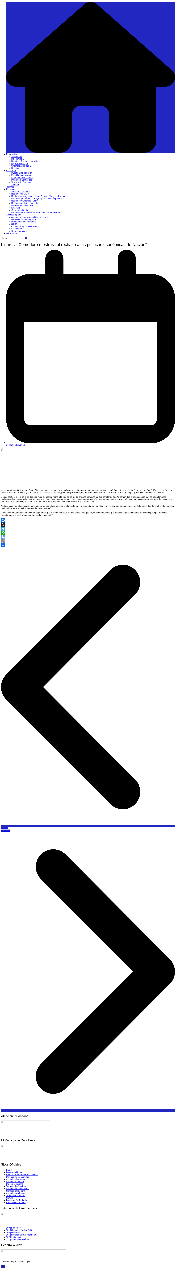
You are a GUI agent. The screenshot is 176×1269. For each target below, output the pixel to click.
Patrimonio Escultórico (21, 180)
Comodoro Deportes (15, 1179)
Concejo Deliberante (15, 1191)
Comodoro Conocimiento (17, 1189)
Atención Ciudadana (20, 191)
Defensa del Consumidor (22, 205)
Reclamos (10, 189)
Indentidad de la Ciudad (22, 177)
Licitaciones (16, 229)
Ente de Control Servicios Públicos (22, 1175)
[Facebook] (88, 520)
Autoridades (16, 156)
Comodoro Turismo (15, 1182)
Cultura (9, 1198)
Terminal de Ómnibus (21, 182)
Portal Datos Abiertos (21, 175)
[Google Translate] (88, 537)
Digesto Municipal (19, 163)
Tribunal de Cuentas (15, 1196)
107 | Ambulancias (14, 1237)
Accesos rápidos (13, 215)
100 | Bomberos (13, 1228)
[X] (88, 524)
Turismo (15, 184)
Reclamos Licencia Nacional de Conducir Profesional (35, 212)
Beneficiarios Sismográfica (23, 219)
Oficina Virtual (12, 233)
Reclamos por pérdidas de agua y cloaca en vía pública (36, 198)
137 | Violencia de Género (18, 1239)
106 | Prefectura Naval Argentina (21, 1235)
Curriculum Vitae (19, 231)
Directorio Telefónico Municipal (25, 161)
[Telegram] (88, 529)
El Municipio (12, 154)
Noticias (15, 168)
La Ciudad (11, 170)
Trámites (10, 187)
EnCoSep (15, 208)
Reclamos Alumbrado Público (25, 201)
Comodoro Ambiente (15, 1193)
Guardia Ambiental (19, 210)
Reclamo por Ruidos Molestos (25, 203)
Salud (9, 1170)
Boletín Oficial (17, 159)
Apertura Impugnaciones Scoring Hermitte (30, 217)
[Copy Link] (88, 541)
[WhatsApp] (88, 533)
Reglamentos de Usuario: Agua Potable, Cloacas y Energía (38, 196)
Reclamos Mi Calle (20, 194)
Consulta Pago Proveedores (24, 226)
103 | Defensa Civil (15, 1232)
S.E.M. (14, 224)
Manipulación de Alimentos (23, 222)
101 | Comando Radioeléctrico (20, 1230)
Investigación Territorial (21, 173)
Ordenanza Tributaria (21, 166)
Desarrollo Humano (15, 1172)
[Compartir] (88, 545)
